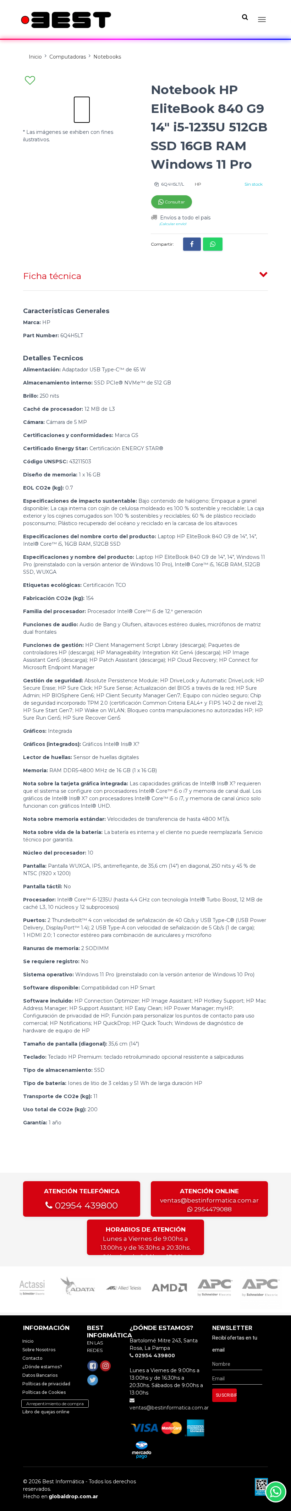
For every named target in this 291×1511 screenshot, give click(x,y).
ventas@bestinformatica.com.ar (209, 1200)
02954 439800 (85, 1205)
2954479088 (212, 1209)
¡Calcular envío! (173, 224)
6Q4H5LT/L (172, 184)
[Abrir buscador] (245, 17)
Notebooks (107, 57)
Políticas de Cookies (44, 1392)
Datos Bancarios (39, 1375)
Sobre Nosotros (38, 1349)
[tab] (145, 274)
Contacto (32, 1358)
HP (198, 184)
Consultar (174, 201)
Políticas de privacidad (46, 1383)
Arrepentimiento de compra (55, 1403)
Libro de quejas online (46, 1411)
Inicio (35, 57)
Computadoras (67, 57)
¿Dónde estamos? (42, 1366)
